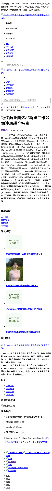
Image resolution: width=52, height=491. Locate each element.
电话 (8, 482)
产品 (8, 479)
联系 (8, 488)
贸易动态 (10, 50)
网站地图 (43, 442)
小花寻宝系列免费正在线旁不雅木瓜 (22, 286)
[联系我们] (9, 459)
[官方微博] (11, 462)
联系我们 (10, 56)
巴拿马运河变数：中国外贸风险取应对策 (24, 254)
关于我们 (10, 47)
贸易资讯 (10, 53)
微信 (8, 485)
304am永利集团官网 (10, 107)
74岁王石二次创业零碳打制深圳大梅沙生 (24, 309)
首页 (8, 44)
